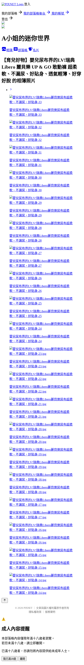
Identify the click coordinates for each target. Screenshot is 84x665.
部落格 (23, 50)
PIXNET (28, 607)
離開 (22, 658)
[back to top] (5, 600)
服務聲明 (50, 611)
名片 (36, 50)
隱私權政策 (35, 611)
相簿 (9, 50)
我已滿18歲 (9, 658)
